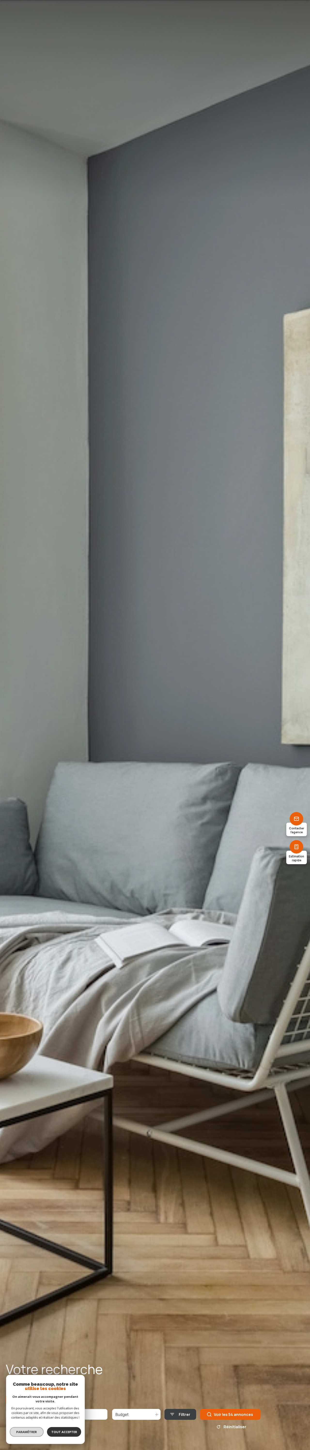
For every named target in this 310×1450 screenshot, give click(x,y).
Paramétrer (26, 1432)
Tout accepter (64, 1432)
